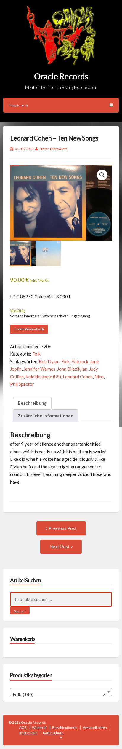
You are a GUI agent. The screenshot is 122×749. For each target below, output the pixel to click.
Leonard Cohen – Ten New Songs (54, 138)
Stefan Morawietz (53, 148)
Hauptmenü (18, 105)
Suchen (20, 611)
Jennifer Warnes (39, 369)
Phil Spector (22, 384)
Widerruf (39, 727)
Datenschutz (53, 732)
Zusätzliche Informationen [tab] (45, 415)
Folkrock (79, 361)
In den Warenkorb (29, 329)
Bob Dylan (49, 361)
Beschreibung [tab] (32, 403)
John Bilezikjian (72, 369)
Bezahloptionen (64, 727)
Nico (99, 376)
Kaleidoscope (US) (43, 376)
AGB (23, 727)
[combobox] (61, 692)
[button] (102, 175)
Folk (36, 353)
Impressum (28, 732)
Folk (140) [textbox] (59, 694)
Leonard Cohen (78, 376)
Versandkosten (95, 727)
